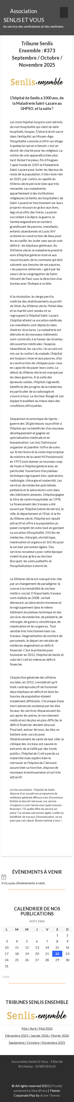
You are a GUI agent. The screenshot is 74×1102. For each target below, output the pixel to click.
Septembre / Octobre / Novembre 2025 (37, 1042)
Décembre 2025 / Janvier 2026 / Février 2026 (37, 1035)
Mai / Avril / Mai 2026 (37, 1028)
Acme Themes (50, 1095)
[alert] (37, 880)
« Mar (5, 977)
